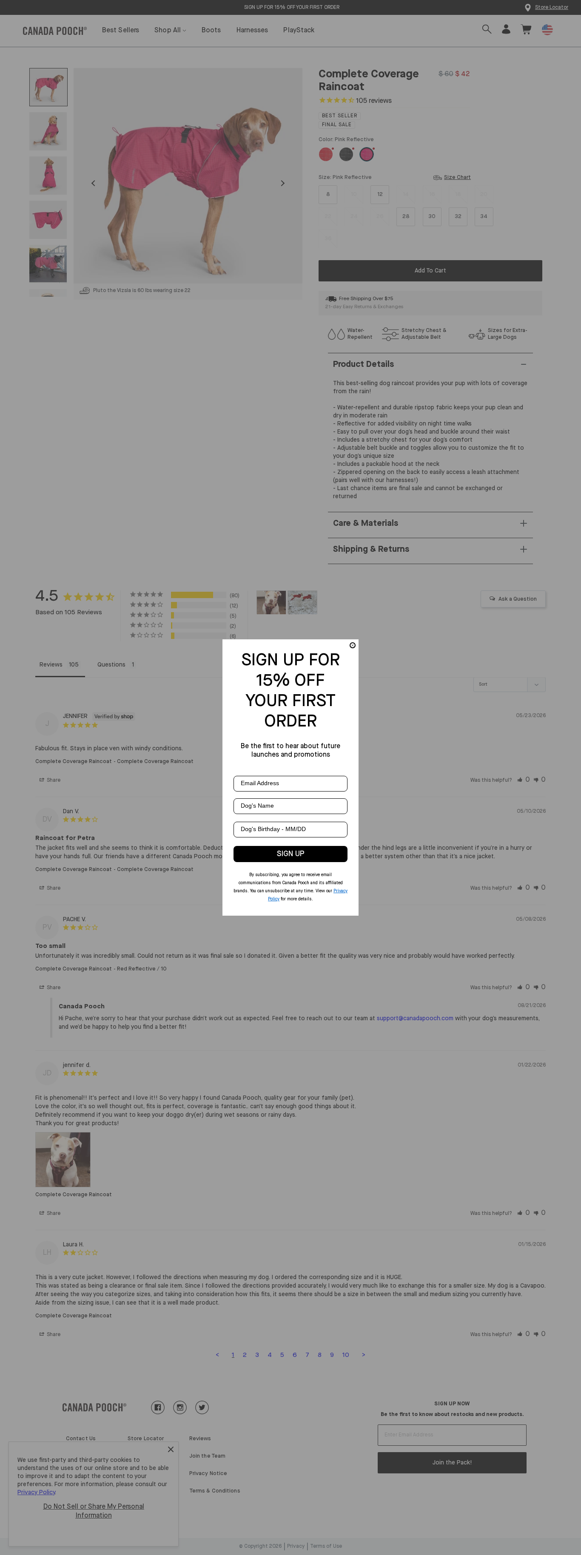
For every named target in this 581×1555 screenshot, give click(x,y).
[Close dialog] (352, 645)
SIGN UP (291, 854)
